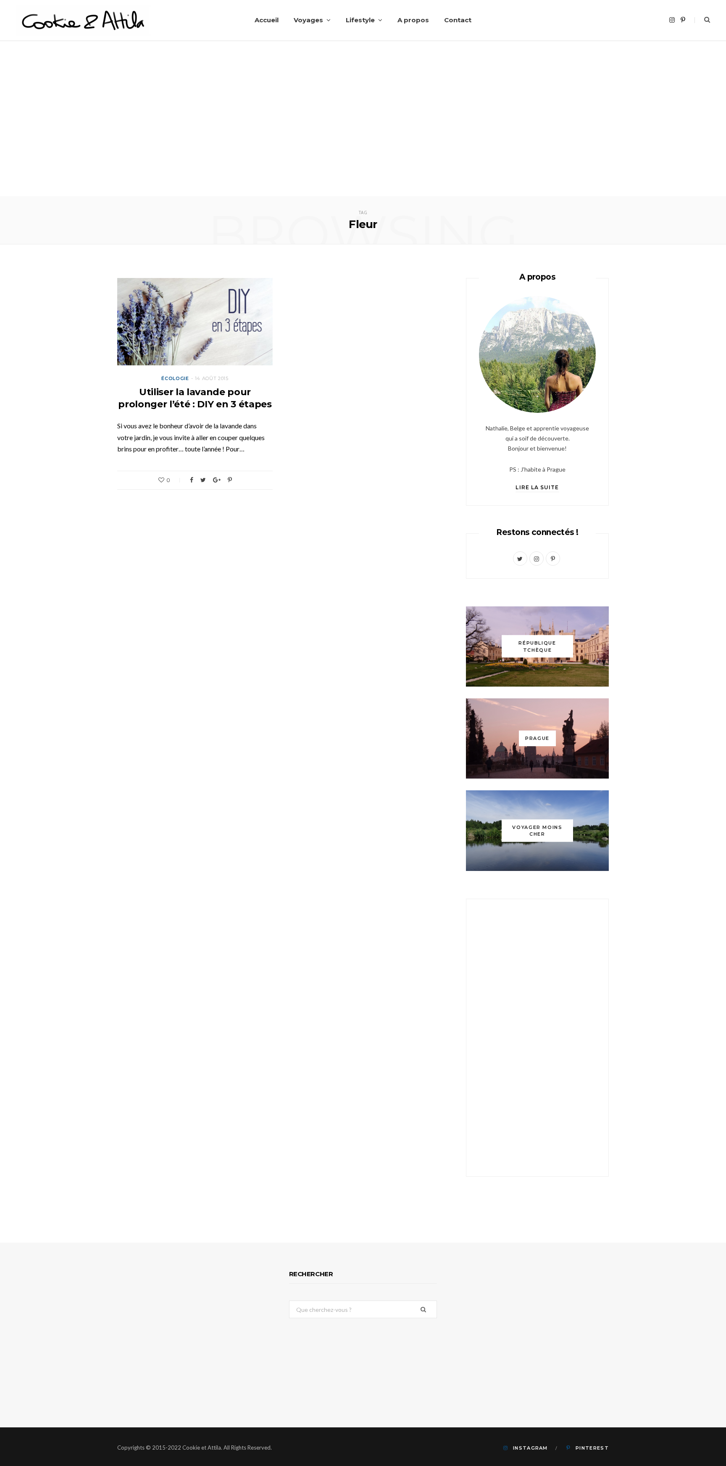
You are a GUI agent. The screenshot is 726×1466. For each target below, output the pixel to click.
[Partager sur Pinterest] (230, 480)
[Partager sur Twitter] (203, 480)
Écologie (175, 378)
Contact (457, 20)
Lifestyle (360, 20)
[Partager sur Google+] (217, 480)
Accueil (267, 20)
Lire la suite (537, 487)
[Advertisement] (363, 133)
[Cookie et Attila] (83, 20)
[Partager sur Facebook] (191, 480)
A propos (413, 20)
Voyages (308, 20)
